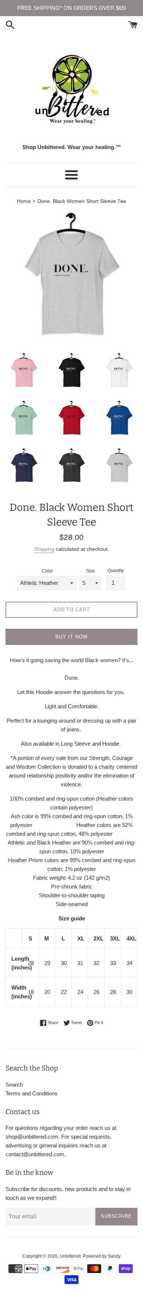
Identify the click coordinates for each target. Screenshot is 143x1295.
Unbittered (70, 1256)
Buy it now (71, 636)
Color (47, 571)
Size (90, 571)
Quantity (115, 570)
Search (14, 1084)
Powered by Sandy (102, 1256)
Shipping (44, 549)
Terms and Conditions (32, 1093)
